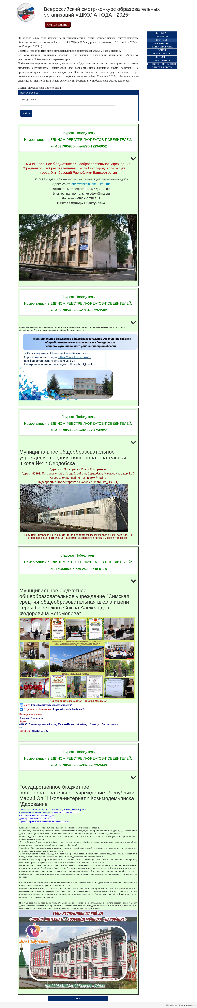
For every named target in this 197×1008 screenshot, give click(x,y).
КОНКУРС (161, 33)
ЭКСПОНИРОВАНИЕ (161, 46)
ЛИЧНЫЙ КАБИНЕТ (58, 25)
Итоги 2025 (161, 40)
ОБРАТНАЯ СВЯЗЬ (162, 67)
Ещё (78, 998)
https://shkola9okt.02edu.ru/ (90, 184)
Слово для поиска (28, 99)
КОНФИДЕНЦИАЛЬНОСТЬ (161, 64)
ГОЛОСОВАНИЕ (162, 53)
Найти (26, 113)
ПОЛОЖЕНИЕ (161, 43)
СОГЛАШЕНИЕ (162, 60)
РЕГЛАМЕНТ (162, 57)
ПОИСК (162, 50)
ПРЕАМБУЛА (162, 36)
